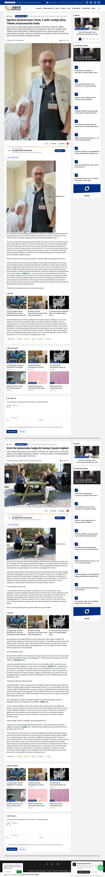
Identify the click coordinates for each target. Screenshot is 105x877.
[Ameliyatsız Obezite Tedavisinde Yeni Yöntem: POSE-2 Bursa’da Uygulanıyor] (38, 306)
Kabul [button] (19, 871)
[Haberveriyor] (13, 8)
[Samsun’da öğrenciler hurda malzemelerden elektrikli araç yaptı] (87, 27)
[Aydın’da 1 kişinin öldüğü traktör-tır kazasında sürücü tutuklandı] (86, 95)
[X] (52, 864)
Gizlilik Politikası (7, 871)
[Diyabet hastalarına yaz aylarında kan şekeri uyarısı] (37, 381)
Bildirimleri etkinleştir (83, 872)
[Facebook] (47, 864)
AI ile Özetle (14, 157)
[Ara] (87, 2)
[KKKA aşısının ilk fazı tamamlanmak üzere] (59, 381)
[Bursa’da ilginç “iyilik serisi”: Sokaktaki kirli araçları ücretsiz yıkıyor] (86, 176)
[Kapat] (67, 149)
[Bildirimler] (98, 2)
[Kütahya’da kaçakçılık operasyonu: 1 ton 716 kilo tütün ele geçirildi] (86, 135)
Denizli (58, 196)
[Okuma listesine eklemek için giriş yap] (67, 143)
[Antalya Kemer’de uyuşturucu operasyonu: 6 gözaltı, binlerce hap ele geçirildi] (86, 68)
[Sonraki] (98, 39)
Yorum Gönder (12, 431)
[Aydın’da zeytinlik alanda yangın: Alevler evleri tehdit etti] (86, 162)
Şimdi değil (94, 872)
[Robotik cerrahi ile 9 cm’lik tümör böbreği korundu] (16, 381)
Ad (7, 420)
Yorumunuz (14, 405)
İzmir (35, 561)
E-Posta (41, 420)
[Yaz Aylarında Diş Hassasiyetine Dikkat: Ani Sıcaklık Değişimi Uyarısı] (59, 306)
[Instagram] (58, 864)
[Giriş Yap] (95, 2)
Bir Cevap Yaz (12, 398)
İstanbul (9, 326)
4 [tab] (90, 39)
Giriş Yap (22, 431)
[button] (91, 2)
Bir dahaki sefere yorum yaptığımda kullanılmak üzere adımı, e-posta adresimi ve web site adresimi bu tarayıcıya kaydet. (36, 427)
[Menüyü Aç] (25, 8)
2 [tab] (83, 39)
